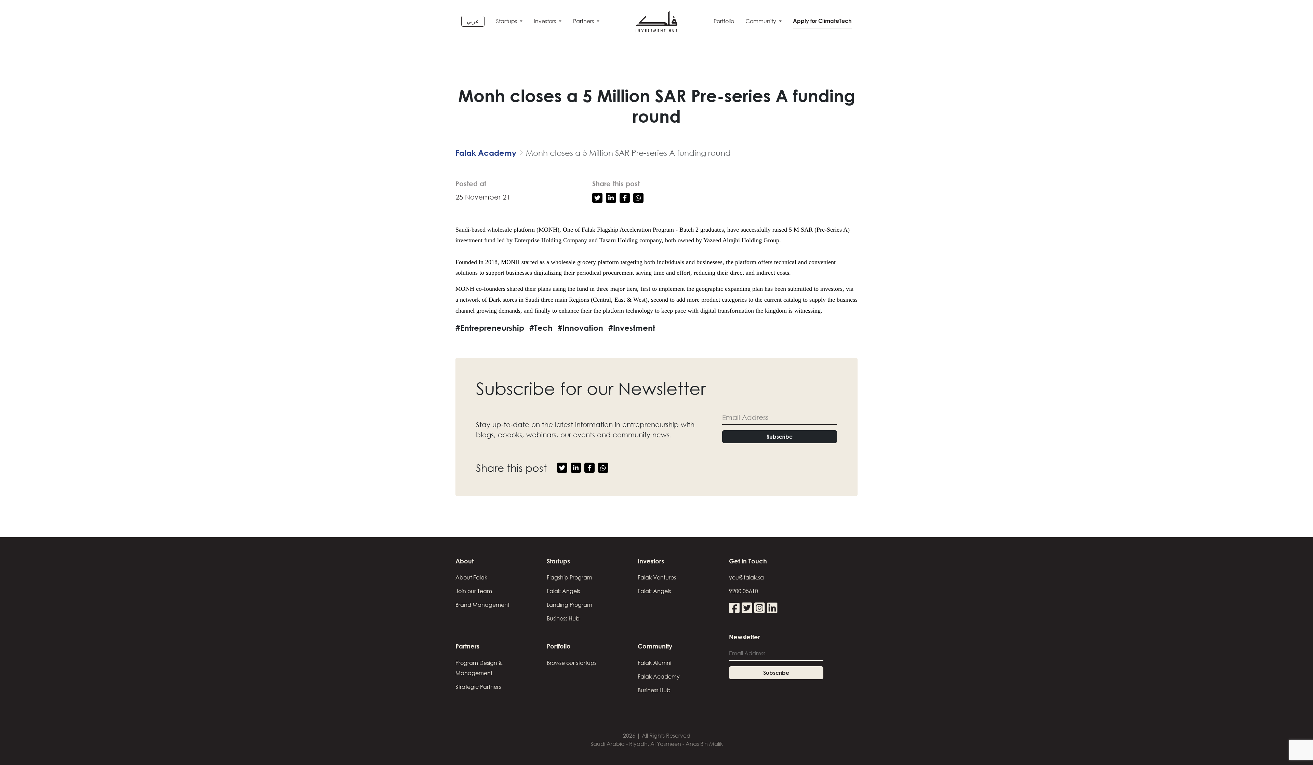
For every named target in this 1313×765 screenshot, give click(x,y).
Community (761, 21)
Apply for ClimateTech (822, 20)
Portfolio (724, 21)
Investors (545, 21)
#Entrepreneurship (489, 327)
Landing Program (569, 604)
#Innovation (580, 327)
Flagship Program (569, 577)
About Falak (471, 577)
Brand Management (482, 604)
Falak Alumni (654, 662)
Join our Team (473, 591)
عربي (473, 21)
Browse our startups (571, 662)
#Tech (541, 327)
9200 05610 (743, 591)
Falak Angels (563, 591)
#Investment (631, 327)
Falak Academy (485, 153)
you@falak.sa (746, 577)
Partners (584, 21)
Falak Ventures (657, 577)
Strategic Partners (478, 686)
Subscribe (780, 436)
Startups (507, 21)
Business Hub (563, 618)
